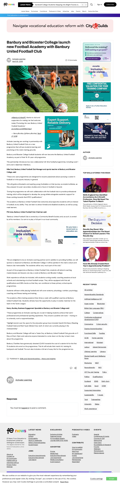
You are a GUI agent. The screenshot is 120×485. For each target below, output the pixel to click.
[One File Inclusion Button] (24, 245)
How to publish (77, 447)
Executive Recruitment (36, 458)
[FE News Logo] (9, 4)
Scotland (87, 381)
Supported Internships (92, 390)
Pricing (52, 451)
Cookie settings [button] (96, 478)
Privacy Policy (11, 465)
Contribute (43, 11)
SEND (96, 381)
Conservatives (98, 313)
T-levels (100, 395)
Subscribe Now (93, 11)
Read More (64, 482)
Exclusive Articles (56, 434)
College (87, 313)
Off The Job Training (91, 372)
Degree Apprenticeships (93, 329)
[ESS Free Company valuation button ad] (97, 92)
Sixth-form (105, 381)
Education (31, 434)
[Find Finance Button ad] (97, 52)
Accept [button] (111, 479)
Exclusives (34, 11)
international (88, 342)
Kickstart (100, 342)
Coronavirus (88, 324)
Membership (76, 460)
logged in (25, 408)
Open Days (97, 443)
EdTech (30, 436)
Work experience (90, 409)
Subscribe (110, 4)
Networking (98, 440)
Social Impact (33, 445)
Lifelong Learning (90, 351)
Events (78, 11)
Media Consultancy (57, 460)
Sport (96, 386)
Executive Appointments (36, 456)
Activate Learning (18, 59)
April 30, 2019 (17, 61)
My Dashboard (77, 454)
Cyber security (101, 324)
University (88, 404)
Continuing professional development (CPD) (92, 318)
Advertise (66, 11)
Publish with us (12, 460)
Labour (87, 347)
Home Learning (97, 338)
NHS (99, 367)
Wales (97, 404)
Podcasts (75, 434)
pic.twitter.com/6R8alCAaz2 (21, 129)
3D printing (88, 290)
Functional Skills (90, 333)
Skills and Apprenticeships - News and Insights (38, 359)
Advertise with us (13, 463)
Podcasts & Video (55, 11)
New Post (75, 451)
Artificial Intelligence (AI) (93, 299)
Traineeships (95, 399)
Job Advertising (55, 458)
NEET (97, 363)
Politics (86, 377)
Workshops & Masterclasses (99, 452)
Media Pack (54, 454)
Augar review (89, 304)
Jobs (72, 11)
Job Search (32, 460)
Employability (33, 438)
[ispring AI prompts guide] (97, 132)
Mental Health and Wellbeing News (94, 357)
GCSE (86, 338)
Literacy (103, 351)
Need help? (76, 462)
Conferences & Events (101, 436)
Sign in (99, 4)
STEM (104, 386)
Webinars (97, 449)
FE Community (12, 458)
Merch (84, 11)
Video (74, 436)
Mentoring (88, 363)
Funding (102, 333)
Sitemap (10, 467)
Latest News (25, 11)
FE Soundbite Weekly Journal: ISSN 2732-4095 (59, 439)
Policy (104, 372)
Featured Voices (56, 436)
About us (10, 454)
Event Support (55, 462)
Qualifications (98, 377)
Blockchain (101, 304)
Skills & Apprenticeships (36, 443)
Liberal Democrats (99, 347)
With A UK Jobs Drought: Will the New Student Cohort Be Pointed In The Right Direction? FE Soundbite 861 (58, 5)
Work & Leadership (35, 440)
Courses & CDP (99, 438)
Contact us (10, 456)
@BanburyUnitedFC (18, 117)
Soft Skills (87, 386)
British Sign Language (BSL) (94, 308)
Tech (86, 399)
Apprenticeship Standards (94, 294)
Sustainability (89, 395)
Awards (96, 434)
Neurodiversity (89, 367)
